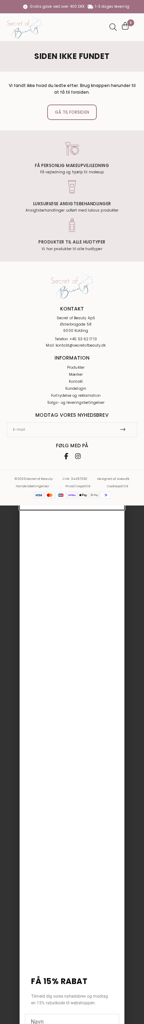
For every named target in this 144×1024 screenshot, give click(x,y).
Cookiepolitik (117, 486)
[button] (72, 508)
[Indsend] (125, 430)
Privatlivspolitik (78, 486)
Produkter (76, 368)
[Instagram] (78, 456)
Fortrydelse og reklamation (76, 396)
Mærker (76, 375)
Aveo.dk (123, 479)
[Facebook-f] (66, 456)
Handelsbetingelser (32, 486)
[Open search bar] (112, 27)
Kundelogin (75, 389)
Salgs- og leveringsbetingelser (76, 403)
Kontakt (76, 382)
